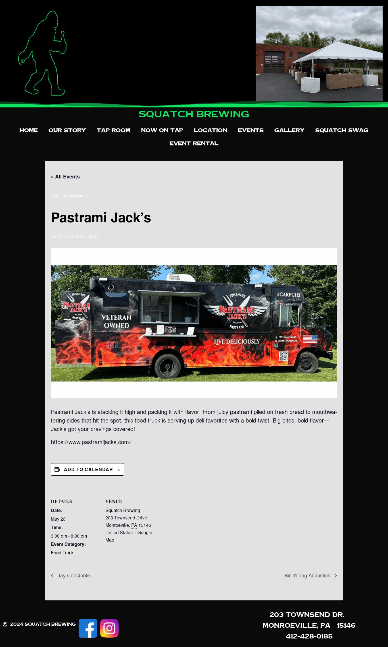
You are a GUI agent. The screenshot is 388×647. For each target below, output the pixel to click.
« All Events (65, 176)
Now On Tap (162, 130)
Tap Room (113, 130)
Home (29, 130)
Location (210, 130)
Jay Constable (73, 575)
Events (251, 130)
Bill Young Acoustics (308, 575)
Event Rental (194, 143)
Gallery (289, 130)
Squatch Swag (341, 130)
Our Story (67, 130)
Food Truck (62, 552)
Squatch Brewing (122, 510)
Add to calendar (88, 469)
